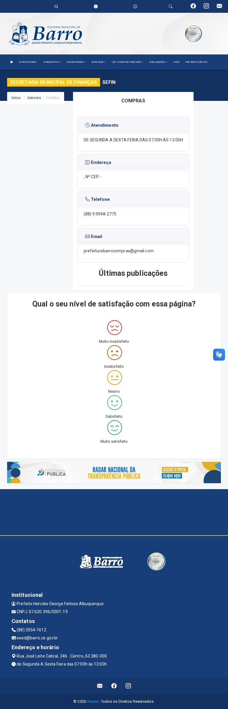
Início (16, 98)
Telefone (100, 199)
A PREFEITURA (27, 62)
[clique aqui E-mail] (100, 686)
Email (96, 236)
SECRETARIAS (75, 62)
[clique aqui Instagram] (128, 686)
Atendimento (104, 125)
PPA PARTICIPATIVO (196, 62)
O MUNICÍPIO (51, 62)
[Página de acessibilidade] (135, 6)
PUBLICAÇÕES (157, 62)
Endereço (101, 162)
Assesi (93, 701)
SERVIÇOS (97, 62)
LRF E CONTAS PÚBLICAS (127, 62)
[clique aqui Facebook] (114, 686)
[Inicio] (11, 62)
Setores (34, 98)
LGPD (176, 62)
